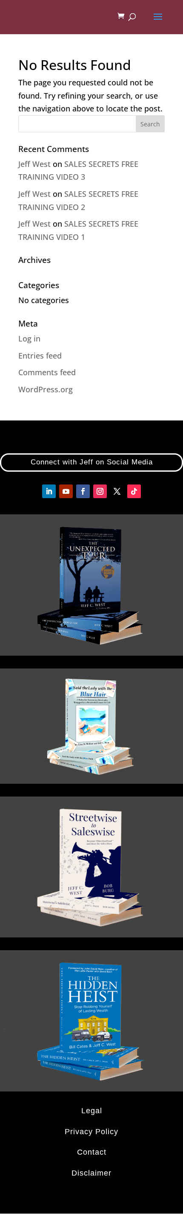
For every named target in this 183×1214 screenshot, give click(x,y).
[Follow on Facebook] (83, 491)
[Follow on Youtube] (66, 491)
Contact (91, 1152)
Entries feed (40, 355)
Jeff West (34, 164)
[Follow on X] (117, 491)
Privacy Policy (91, 1131)
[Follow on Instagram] (100, 491)
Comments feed (47, 372)
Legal (91, 1110)
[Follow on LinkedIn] (49, 491)
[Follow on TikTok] (134, 491)
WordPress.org (45, 389)
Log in (29, 338)
